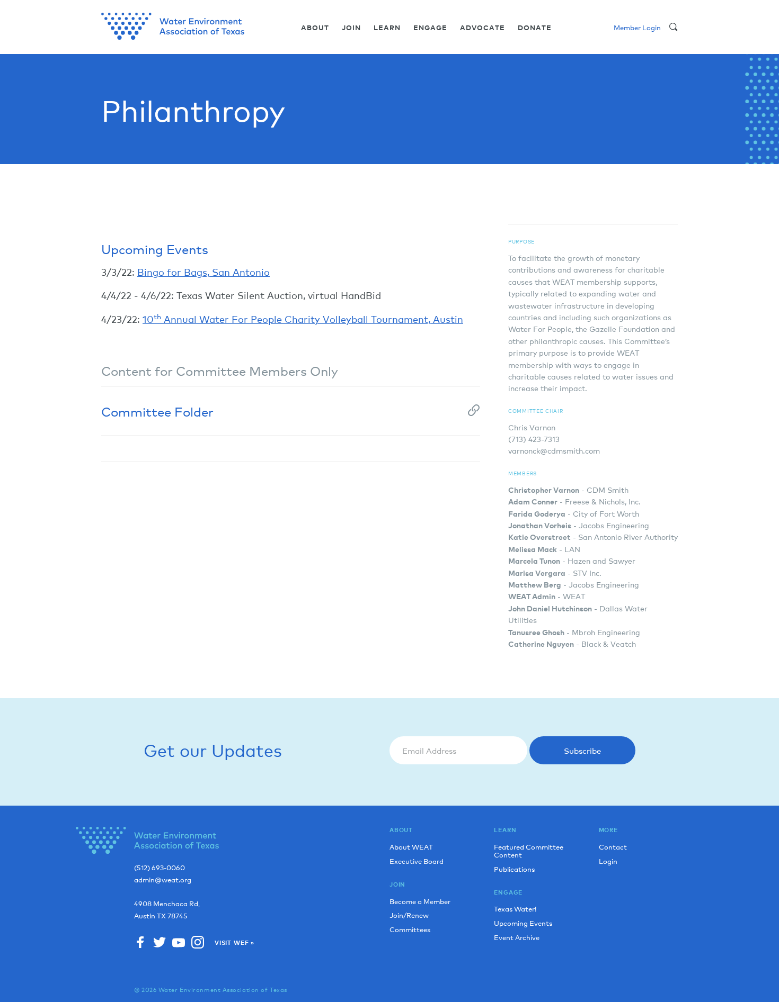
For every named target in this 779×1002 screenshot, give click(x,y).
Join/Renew (409, 914)
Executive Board (417, 860)
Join (351, 28)
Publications (514, 868)
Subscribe (582, 750)
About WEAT (411, 846)
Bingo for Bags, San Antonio (203, 271)
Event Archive (516, 937)
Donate (535, 28)
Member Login (637, 27)
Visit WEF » (234, 943)
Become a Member (420, 901)
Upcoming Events (523, 922)
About (315, 28)
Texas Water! (515, 908)
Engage (430, 28)
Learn (387, 28)
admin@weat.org (162, 880)
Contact (613, 846)
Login (608, 860)
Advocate (482, 28)
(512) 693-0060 (159, 868)
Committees (410, 929)
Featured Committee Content (528, 850)
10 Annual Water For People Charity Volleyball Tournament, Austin (303, 319)
